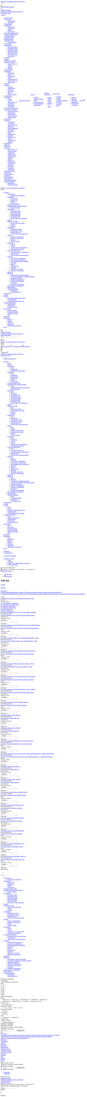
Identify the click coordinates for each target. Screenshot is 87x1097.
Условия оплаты (12, 310)
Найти (2, 1089)
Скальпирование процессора (15, 301)
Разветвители (15, 266)
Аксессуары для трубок (17, 223)
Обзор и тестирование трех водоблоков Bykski (14, 1038)
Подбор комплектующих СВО (16, 298)
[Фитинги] (11, 119)
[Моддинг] (11, 146)
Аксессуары (14, 203)
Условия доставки (12, 312)
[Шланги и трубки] (11, 61)
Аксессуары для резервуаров (19, 233)
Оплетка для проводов (17, 281)
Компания (7, 318)
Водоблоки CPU (15, 210)
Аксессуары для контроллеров (19, 255)
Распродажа (11, 194)
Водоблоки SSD (15, 217)
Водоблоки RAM (16, 214)
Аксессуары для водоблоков (19, 218)
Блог (5, 327)
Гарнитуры (14, 200)
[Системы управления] (11, 108)
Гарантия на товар (12, 313)
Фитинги (10, 256)
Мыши (13, 201)
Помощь (3, 1055)
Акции (6, 295)
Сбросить (10, 1024)
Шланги (13, 226)
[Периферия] (11, 24)
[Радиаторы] (11, 96)
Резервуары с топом (16, 230)
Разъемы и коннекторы (17, 284)
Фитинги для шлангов (17, 270)
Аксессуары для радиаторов (19, 247)
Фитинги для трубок (17, 269)
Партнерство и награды (14, 325)
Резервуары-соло (16, 232)
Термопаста (14, 290)
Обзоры (3, 1059)
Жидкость (10, 272)
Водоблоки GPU (15, 212)
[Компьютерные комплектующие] (11, 37)
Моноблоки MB (15, 215)
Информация (4, 1047)
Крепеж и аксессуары (17, 238)
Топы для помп (15, 241)
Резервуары (11, 227)
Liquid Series (11, 305)
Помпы (9, 235)
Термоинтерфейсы (13, 289)
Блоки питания (15, 207)
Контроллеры (15, 253)
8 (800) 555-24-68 (6, 10)
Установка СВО (12, 299)
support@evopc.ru (7, 571)
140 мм (13, 246)
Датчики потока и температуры (20, 252)
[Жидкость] (11, 143)
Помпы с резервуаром (17, 237)
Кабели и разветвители (17, 279)
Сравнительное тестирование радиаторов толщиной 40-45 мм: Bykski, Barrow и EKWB (26, 1036)
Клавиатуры (14, 198)
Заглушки (13, 263)
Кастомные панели (16, 229)
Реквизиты (10, 324)
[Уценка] (11, 57)
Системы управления (14, 250)
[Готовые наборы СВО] (11, 33)
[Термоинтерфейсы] (11, 180)
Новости (9, 319)
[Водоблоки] (11, 44)
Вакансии (3, 1044)
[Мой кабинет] (1, 330)
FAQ (8, 315)
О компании (4, 1041)
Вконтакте (9, 574)
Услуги (6, 296)
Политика (10, 322)
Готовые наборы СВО (13, 204)
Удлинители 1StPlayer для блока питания (23, 276)
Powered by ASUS (12, 307)
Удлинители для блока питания (20, 275)
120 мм (13, 244)
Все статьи (4, 1033)
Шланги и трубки (12, 221)
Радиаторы (10, 243)
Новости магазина (7, 1029)
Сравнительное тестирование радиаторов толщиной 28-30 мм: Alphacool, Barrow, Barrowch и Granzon (30, 1035)
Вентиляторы (11, 287)
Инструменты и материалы (15, 286)
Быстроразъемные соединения (19, 261)
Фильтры (13, 267)
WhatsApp (9, 576)
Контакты (7, 316)
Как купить (7, 309)
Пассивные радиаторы (17, 249)
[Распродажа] (11, 18)
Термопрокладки (16, 292)
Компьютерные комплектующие (17, 206)
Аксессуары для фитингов (18, 260)
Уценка (9, 220)
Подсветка (14, 282)
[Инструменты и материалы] (11, 171)
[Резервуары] (11, 70)
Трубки (13, 224)
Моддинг (10, 273)
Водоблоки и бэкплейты (18, 195)
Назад (9, 363)
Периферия (11, 197)
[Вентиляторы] (11, 177)
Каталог (6, 192)
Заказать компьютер (10, 302)
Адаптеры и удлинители (18, 258)
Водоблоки (11, 209)
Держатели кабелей (16, 278)
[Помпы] (11, 84)
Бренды (9, 321)
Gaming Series (11, 304)
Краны (13, 264)
